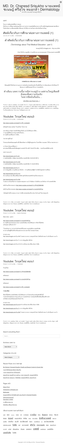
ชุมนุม (41, 202)
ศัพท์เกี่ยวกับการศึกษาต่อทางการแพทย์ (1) (28, 33)
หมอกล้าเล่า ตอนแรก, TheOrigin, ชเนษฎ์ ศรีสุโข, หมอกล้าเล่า (19, 378)
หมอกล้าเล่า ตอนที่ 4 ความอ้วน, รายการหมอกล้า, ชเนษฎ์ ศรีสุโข (20, 375)
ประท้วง (45, 202)
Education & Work (8, 399)
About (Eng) (6, 387)
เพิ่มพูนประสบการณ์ (8, 203)
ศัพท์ (33, 106)
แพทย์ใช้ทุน (55, 108)
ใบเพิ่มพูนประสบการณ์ (24, 110)
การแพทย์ (50, 104)
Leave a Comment (21, 213)
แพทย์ (36, 428)
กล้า (21, 415)
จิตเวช (56, 415)
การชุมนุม (26, 415)
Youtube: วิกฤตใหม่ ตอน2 (18, 210)
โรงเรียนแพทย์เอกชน (8, 110)
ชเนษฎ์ (10, 418)
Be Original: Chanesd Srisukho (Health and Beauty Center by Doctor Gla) (23, 367)
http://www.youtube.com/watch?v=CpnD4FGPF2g (29, 189)
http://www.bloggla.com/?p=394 (11, 162)
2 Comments (20, 119)
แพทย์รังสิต (26, 203)
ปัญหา (48, 202)
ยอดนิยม (15, 104)
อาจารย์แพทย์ (13, 108)
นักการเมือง (34, 418)
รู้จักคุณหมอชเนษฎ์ (8, 397)
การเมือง (33, 414)
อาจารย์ (5, 429)
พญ (41, 421)
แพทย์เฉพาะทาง (48, 108)
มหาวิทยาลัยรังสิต (49, 421)
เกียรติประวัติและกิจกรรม (10, 405)
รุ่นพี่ (52, 202)
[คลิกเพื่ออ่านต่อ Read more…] (31, 101)
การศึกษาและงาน (8, 402)
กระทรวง (12, 414)
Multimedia (6, 392)
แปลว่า (22, 108)
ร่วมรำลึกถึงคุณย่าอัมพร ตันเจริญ (12, 370)
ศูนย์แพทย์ (50, 106)
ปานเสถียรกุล (37, 421)
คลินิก (54, 104)
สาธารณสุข (41, 425)
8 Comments (19, 35)
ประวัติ (16, 421)
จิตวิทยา (51, 415)
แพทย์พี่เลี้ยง (41, 108)
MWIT (8, 415)
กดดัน (29, 202)
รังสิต (12, 202)
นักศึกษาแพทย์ (11, 106)
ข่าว (9, 202)
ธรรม (30, 418)
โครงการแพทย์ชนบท (34, 203)
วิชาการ (26, 104)
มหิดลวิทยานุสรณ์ (7, 425)
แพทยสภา (27, 108)
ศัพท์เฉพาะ (44, 106)
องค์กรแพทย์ (6, 108)
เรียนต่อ (18, 108)
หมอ (47, 425)
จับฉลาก (37, 202)
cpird (34, 104)
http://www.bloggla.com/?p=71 (11, 168)
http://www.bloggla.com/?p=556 (11, 179)
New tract (38, 104)
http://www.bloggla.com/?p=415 (11, 173)
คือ (7, 106)
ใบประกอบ (16, 110)
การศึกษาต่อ (44, 104)
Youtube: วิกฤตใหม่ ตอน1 (18, 261)
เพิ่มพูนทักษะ (57, 202)
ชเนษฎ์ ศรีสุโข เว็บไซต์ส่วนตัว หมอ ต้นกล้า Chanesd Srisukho (19, 395)
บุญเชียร (5, 421)
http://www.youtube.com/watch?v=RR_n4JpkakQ (16, 123)
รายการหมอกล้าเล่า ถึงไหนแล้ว (11, 372)
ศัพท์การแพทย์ (38, 106)
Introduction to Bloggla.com (10, 390)
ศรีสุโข (32, 425)
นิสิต (17, 106)
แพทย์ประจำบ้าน (34, 108)
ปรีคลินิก (20, 106)
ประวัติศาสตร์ (24, 421)
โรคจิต (14, 433)
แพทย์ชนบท (43, 429)
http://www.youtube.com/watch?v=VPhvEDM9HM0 (30, 185)
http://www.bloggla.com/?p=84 (11, 156)
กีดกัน (33, 202)
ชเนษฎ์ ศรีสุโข (18, 418)
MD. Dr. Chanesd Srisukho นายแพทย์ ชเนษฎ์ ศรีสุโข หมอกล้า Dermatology (31, 7)
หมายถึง (55, 106)
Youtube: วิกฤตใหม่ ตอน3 (18, 116)
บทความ (10, 104)
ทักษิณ (25, 418)
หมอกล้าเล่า (53, 425)
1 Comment (20, 264)
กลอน (17, 415)
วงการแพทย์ (20, 104)
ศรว (30, 106)
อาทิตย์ (9, 429)
